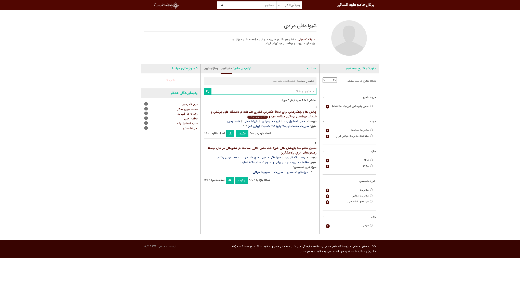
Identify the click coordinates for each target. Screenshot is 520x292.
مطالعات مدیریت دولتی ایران (348, 136)
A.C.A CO (150, 246)
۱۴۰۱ (348, 160)
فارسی (348, 225)
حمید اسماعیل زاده (294, 121)
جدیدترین (226, 68)
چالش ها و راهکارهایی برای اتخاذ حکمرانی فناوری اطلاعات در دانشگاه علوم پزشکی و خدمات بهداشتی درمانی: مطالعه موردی (263, 114)
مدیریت (278, 172)
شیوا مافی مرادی (271, 121)
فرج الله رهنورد (250, 157)
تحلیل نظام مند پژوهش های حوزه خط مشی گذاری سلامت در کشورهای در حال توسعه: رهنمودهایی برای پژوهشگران (261, 150)
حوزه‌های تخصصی (297, 172)
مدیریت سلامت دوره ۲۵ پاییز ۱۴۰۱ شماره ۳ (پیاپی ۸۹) (278, 126)
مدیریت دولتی (348, 195)
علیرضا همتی (251, 121)
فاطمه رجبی (233, 121)
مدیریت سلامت (348, 130)
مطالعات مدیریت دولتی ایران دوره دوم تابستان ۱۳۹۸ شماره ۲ (274, 162)
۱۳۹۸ (348, 166)
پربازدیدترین (211, 68)
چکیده (242, 133)
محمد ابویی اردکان (228, 157)
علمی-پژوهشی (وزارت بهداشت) (348, 106)
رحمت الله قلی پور (294, 157)
